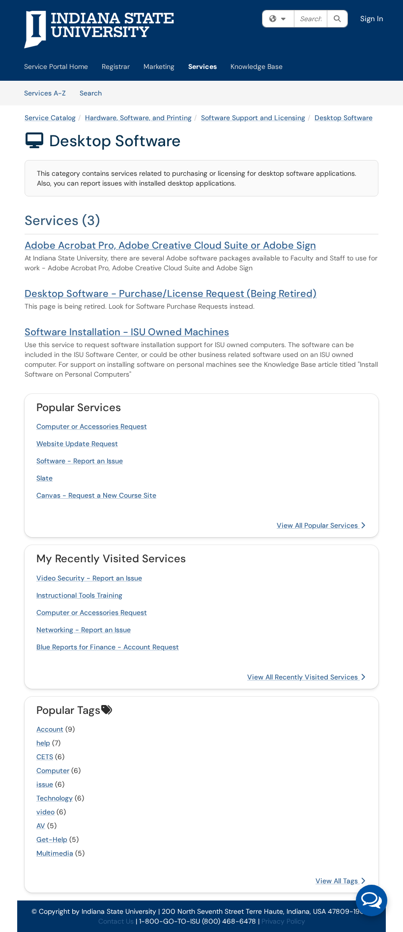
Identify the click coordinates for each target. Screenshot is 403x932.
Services (202, 66)
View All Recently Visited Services (303, 677)
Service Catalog (50, 117)
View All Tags (338, 880)
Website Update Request (77, 443)
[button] (371, 900)
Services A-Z (45, 93)
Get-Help (51, 839)
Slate (44, 478)
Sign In (371, 19)
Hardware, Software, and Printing (138, 117)
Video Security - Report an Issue (89, 578)
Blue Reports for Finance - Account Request (107, 647)
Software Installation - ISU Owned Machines (127, 331)
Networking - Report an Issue (83, 629)
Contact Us (116, 921)
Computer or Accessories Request (91, 426)
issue (44, 784)
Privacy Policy (283, 921)
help (43, 743)
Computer (52, 770)
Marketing (159, 66)
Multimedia (54, 853)
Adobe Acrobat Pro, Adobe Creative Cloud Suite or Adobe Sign (170, 245)
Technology (54, 798)
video (45, 811)
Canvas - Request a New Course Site (96, 495)
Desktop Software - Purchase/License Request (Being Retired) (171, 293)
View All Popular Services (318, 525)
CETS (44, 756)
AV (40, 825)
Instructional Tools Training (79, 595)
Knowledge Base (256, 66)
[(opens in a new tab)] (99, 29)
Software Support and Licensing (253, 117)
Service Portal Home (56, 66)
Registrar (116, 66)
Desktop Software (344, 117)
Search (94, 92)
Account (49, 729)
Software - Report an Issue (79, 460)
